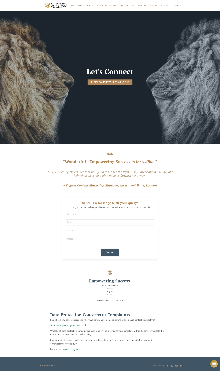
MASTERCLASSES (95, 5)
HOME (73, 5)
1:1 (106, 5)
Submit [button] (110, 252)
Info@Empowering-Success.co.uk (70, 325)
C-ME (166, 5)
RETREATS (130, 5)
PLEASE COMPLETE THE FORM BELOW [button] (110, 82)
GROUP (112, 5)
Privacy (161, 366)
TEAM (121, 5)
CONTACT (176, 5)
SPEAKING (142, 5)
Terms (154, 366)
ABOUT (81, 5)
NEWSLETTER (155, 5)
